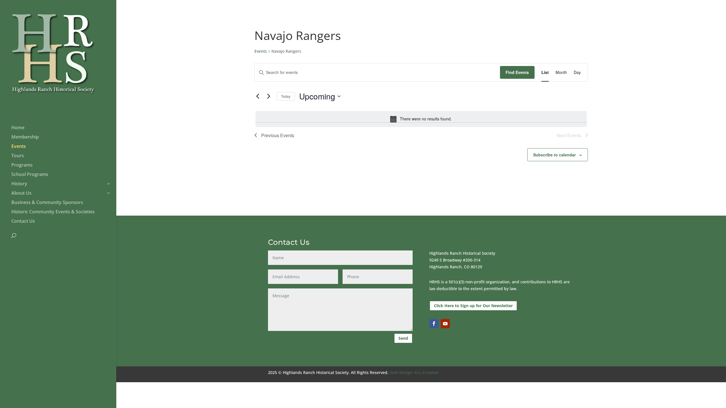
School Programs (29, 174)
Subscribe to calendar (554, 155)
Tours (17, 156)
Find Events (517, 72)
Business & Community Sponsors (47, 202)
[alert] (421, 119)
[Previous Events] (257, 96)
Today (285, 96)
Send (403, 338)
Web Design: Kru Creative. (414, 372)
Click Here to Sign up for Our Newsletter (473, 305)
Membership (25, 137)
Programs (22, 165)
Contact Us (23, 221)
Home (17, 128)
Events (18, 146)
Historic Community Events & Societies (53, 212)
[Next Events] (268, 96)
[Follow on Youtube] (445, 323)
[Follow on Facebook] (433, 323)
